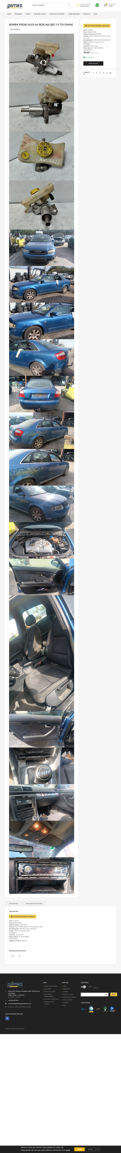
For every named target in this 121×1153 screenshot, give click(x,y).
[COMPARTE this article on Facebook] (93, 73)
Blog (95, 14)
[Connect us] (7, 1018)
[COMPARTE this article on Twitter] (96, 73)
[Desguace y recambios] (13, 6)
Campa (28, 14)
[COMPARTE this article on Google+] (100, 73)
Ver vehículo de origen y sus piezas (98, 25)
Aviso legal (47, 989)
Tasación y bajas (40, 14)
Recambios (18, 14)
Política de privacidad (50, 986)
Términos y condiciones (51, 999)
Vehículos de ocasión (57, 14)
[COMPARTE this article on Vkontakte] (106, 73)
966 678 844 (84, 6)
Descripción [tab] (13, 904)
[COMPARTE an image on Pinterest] (103, 73)
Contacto (86, 14)
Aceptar (79, 1149)
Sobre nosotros (74, 14)
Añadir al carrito (93, 63)
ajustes (68, 1150)
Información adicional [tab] (34, 904)
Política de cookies (49, 991)
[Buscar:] (51, 5)
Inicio (9, 14)
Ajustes (90, 1149)
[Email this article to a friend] (110, 73)
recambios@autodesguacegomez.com (19, 1003)
